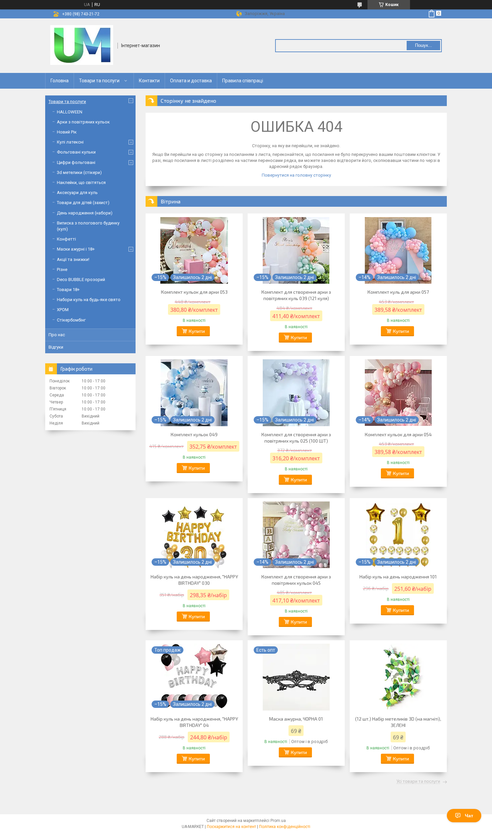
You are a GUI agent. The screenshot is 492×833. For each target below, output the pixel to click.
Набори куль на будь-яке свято (88, 299)
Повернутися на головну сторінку (296, 175)
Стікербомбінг (71, 319)
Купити (197, 331)
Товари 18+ (68, 289)
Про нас (57, 334)
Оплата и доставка (191, 80)
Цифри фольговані (76, 162)
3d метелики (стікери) (79, 172)
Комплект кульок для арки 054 (398, 434)
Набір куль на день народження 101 (398, 576)
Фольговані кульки (76, 152)
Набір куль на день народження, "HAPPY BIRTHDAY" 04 (194, 722)
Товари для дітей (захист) (83, 202)
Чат (469, 815)
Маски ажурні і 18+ (76, 249)
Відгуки (56, 347)
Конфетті (66, 239)
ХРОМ (63, 309)
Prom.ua (278, 820)
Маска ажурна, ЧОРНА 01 (296, 719)
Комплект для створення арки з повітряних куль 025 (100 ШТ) (296, 438)
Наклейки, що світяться (81, 182)
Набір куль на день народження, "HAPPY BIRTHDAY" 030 (194, 580)
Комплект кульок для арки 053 (194, 292)
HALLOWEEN (69, 111)
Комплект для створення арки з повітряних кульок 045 (296, 580)
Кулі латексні (70, 142)
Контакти (149, 80)
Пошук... (423, 45)
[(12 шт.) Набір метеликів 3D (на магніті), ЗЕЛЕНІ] (398, 677)
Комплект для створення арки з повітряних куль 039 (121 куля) (296, 295)
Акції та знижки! (73, 259)
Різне (62, 269)
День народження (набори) (84, 212)
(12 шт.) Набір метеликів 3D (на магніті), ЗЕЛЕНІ (398, 722)
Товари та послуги (99, 80)
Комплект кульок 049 (194, 434)
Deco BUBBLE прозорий (81, 279)
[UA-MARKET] (81, 45)
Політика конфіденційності (284, 826)
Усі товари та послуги (418, 781)
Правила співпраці (242, 80)
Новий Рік (67, 131)
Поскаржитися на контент (231, 826)
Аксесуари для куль (77, 192)
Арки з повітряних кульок (83, 121)
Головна (60, 80)
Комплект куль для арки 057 (398, 292)
